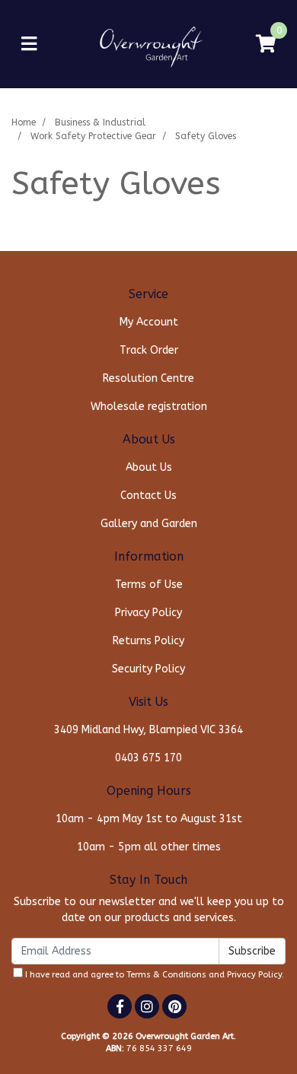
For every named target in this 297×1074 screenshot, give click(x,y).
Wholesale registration (149, 406)
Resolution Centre (148, 378)
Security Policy (148, 669)
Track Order (149, 350)
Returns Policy (148, 640)
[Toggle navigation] (28, 44)
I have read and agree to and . (153, 975)
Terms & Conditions (166, 975)
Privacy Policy (148, 612)
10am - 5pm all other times (149, 846)
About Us (149, 467)
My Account (149, 322)
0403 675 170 (148, 757)
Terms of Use (149, 584)
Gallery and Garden (149, 523)
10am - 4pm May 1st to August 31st (149, 818)
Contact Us (148, 495)
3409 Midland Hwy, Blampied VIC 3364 (148, 729)
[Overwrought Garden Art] (149, 43)
